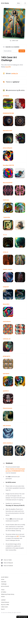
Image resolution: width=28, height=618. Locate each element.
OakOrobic (6, 200)
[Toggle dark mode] (25, 3)
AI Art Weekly (5, 3)
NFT (18, 536)
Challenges (4, 584)
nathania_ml (6, 339)
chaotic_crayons (7, 269)
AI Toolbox (3, 592)
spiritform (6, 391)
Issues (2, 579)
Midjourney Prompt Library (7, 594)
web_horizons (7, 425)
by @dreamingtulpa (22, 617)
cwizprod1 (6, 287)
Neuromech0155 (7, 182)
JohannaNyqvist (7, 148)
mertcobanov (7, 321)
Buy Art (3, 609)
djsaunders (6, 304)
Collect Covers (4, 607)
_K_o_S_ (5, 234)
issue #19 (8, 67)
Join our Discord (5, 586)
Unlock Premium (5, 602)
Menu (18, 3)
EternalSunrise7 (7, 130)
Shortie (3, 596)
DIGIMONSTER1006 (8, 113)
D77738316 (6, 96)
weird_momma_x (8, 443)
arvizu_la (14, 73)
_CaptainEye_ (6, 217)
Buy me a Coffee (5, 604)
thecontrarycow (7, 408)
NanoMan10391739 (8, 165)
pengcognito (6, 356)
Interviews (3, 581)
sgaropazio (6, 373)
